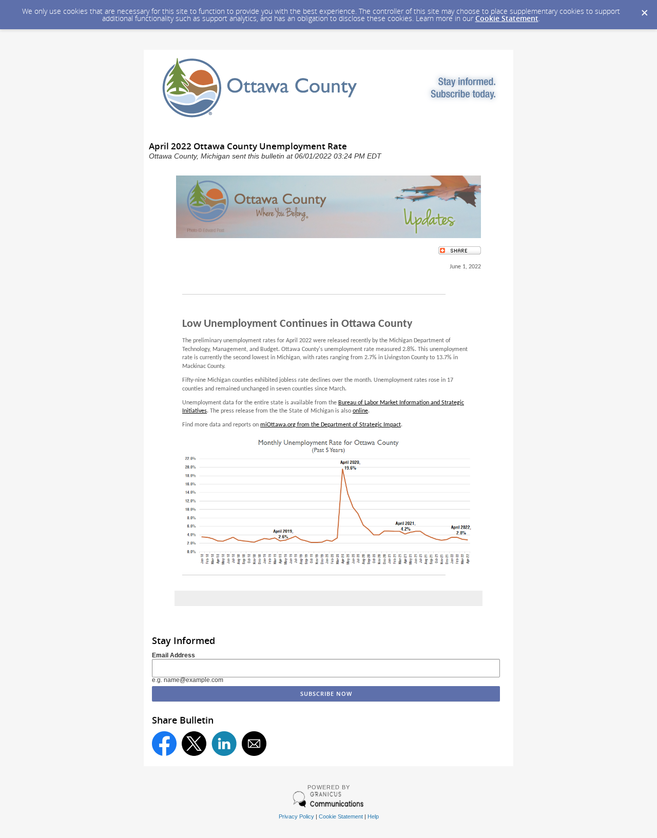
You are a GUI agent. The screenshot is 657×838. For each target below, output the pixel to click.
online (360, 411)
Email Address (173, 655)
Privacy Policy (296, 816)
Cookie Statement (506, 18)
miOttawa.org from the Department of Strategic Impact (330, 425)
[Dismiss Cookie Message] (644, 10)
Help (373, 816)
